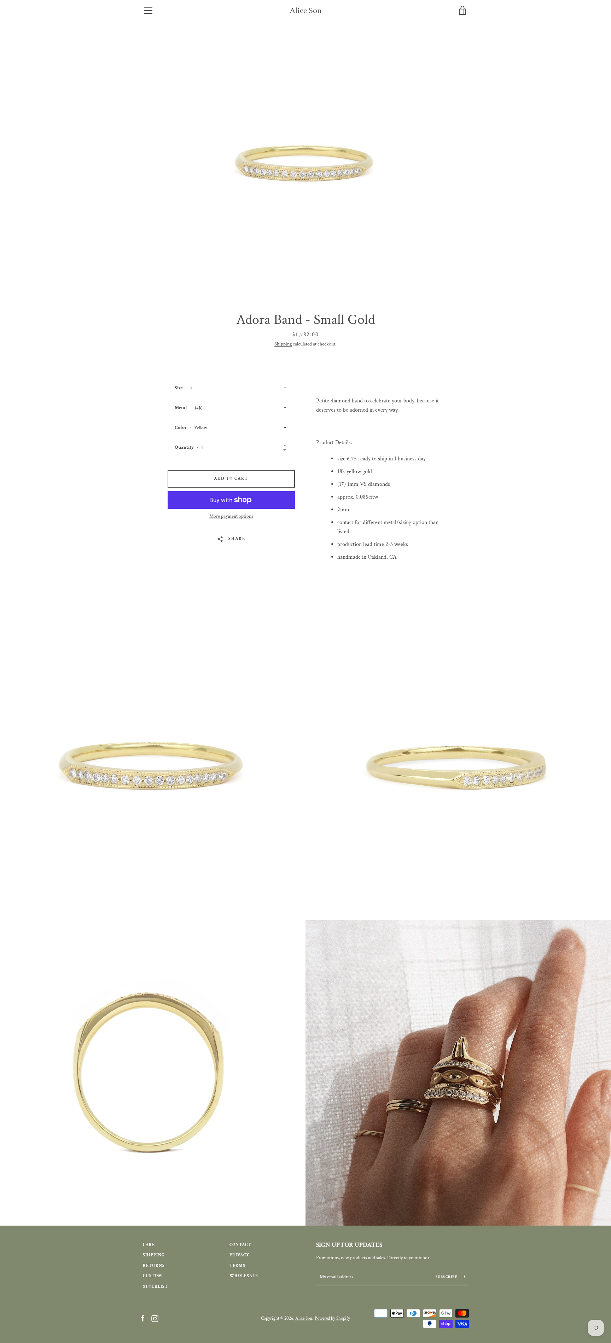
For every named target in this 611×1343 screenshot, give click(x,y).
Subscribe (447, 1277)
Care (149, 1245)
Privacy (239, 1255)
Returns (154, 1265)
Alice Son (306, 11)
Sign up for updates (349, 1245)
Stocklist (155, 1286)
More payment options (231, 516)
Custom (152, 1276)
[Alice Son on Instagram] (154, 1318)
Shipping (283, 344)
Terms (237, 1265)
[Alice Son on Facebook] (142, 1318)
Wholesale (243, 1276)
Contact (240, 1245)
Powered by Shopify (332, 1318)
